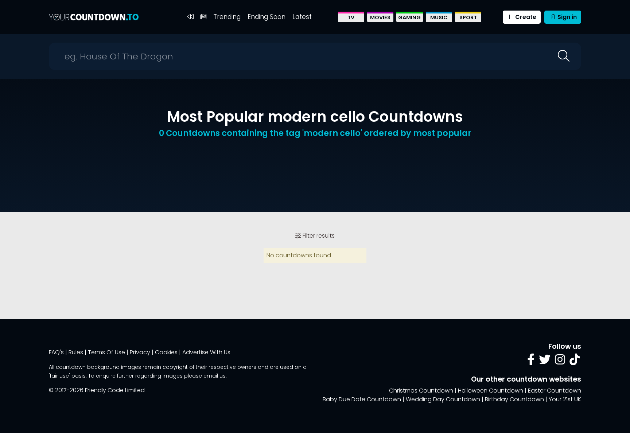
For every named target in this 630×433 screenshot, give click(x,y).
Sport (468, 17)
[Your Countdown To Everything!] (94, 17)
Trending (227, 16)
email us (214, 375)
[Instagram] (560, 362)
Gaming (409, 17)
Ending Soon (266, 16)
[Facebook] (531, 362)
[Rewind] (190, 17)
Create (525, 17)
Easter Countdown (554, 390)
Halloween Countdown (490, 390)
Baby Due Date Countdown (362, 399)
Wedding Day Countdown (443, 399)
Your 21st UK (565, 399)
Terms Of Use (106, 352)
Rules (76, 352)
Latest (302, 16)
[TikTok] (574, 362)
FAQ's (56, 352)
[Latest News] (203, 17)
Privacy (140, 352)
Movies (380, 17)
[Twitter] (544, 362)
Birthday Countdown (514, 399)
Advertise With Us (206, 352)
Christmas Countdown (421, 390)
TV (350, 17)
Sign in (566, 17)
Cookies (166, 352)
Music (439, 17)
